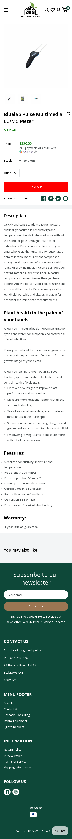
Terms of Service (15, 761)
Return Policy (12, 749)
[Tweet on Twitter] (58, 198)
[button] (43, 150)
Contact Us (11, 709)
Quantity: (10, 173)
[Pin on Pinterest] (51, 198)
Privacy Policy (13, 755)
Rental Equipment (15, 721)
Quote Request (14, 727)
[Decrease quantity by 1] (24, 173)
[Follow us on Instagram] (15, 792)
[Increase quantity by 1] (44, 173)
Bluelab (10, 130)
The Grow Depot (46, 831)
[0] (64, 9)
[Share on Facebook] (43, 198)
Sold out (36, 187)
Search (8, 703)
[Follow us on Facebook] (7, 792)
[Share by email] (65, 198)
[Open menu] (6, 10)
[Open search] (47, 10)
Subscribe (36, 606)
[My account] (58, 10)
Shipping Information (17, 767)
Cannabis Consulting (17, 715)
